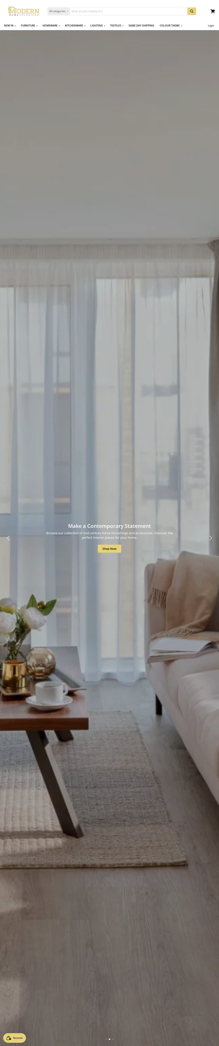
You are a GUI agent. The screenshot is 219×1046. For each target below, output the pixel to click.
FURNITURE (28, 25)
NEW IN (9, 25)
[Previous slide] (9, 538)
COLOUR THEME (170, 25)
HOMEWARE (50, 25)
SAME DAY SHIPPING (141, 25)
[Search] (191, 11)
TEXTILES (116, 25)
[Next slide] (210, 538)
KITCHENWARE (74, 25)
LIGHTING (96, 25)
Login (211, 25)
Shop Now (184, 546)
